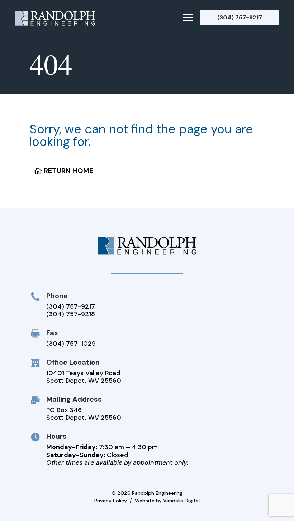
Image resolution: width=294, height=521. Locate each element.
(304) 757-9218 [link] (70, 314)
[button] (188, 17)
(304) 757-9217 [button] (239, 17)
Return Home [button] (68, 170)
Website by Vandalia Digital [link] (167, 500)
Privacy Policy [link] (110, 500)
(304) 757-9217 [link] (70, 306)
